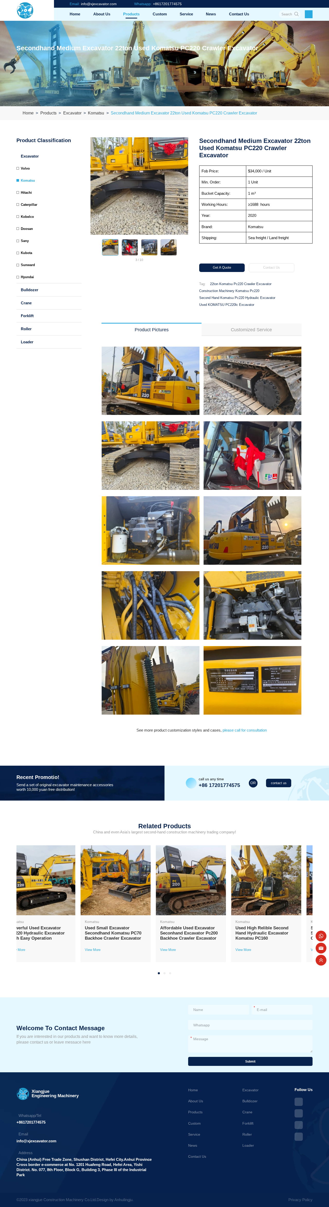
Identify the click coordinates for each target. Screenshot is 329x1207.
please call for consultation (244, 730)
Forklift (27, 316)
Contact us (239, 14)
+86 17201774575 (219, 785)
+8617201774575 (30, 1122)
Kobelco (27, 217)
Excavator (72, 113)
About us (101, 14)
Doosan (27, 229)
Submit (250, 1061)
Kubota (26, 253)
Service (186, 14)
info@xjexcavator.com (36, 1141)
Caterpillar (29, 205)
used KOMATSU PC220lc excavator (226, 305)
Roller (26, 329)
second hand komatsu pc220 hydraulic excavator (237, 298)
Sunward (28, 265)
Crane (26, 303)
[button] (93, 247)
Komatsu (96, 113)
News (211, 14)
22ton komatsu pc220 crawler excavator (240, 284)
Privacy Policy (300, 1200)
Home (75, 14)
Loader (27, 342)
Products (131, 14)
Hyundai (27, 277)
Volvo (25, 168)
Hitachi (26, 192)
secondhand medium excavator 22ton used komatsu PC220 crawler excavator (184, 113)
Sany (25, 241)
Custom (160, 14)
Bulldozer (29, 290)
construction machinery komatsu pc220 (229, 291)
